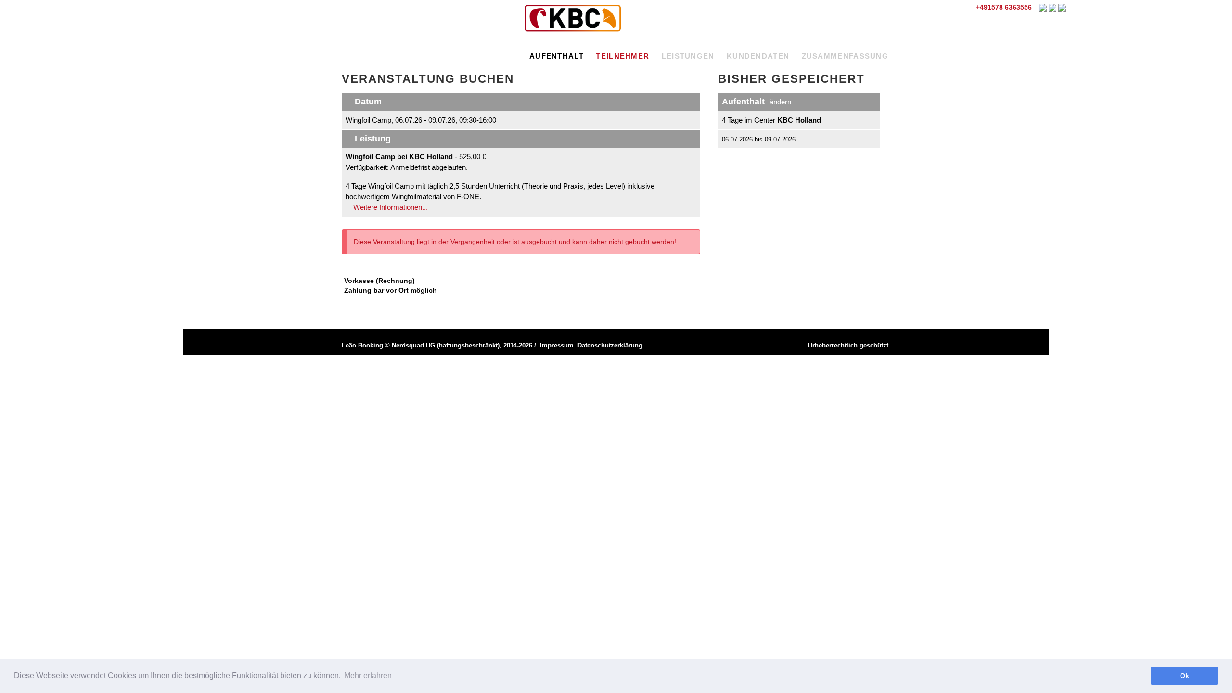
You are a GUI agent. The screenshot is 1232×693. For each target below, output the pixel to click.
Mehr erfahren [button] (368, 675)
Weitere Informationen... (389, 207)
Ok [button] (1184, 676)
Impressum (557, 345)
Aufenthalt (556, 56)
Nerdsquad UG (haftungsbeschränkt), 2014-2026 (462, 345)
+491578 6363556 (1003, 7)
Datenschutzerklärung (610, 345)
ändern (780, 102)
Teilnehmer (622, 56)
